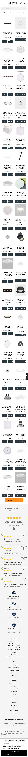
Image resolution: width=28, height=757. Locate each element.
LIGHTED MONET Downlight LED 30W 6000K (7, 354)
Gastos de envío (14, 689)
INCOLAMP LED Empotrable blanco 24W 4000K (7, 194)
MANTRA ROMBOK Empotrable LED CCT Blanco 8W (20, 434)
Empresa (14, 694)
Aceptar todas (15, 751)
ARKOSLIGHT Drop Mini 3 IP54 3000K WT (20, 381)
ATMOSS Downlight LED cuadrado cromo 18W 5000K (15, 584)
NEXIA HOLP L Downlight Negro (7, 326)
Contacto (13, 702)
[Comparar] (11, 41)
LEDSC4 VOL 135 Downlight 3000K (20, 33)
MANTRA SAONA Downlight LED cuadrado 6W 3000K (20, 140)
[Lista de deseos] (9, 41)
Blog (14, 707)
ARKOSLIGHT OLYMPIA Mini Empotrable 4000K (7, 167)
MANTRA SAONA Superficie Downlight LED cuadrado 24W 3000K (20, 488)
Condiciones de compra (14, 673)
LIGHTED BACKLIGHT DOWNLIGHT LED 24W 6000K (14, 562)
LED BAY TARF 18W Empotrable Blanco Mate (20, 60)
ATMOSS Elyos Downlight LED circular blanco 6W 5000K (20, 461)
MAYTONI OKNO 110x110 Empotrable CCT (20, 221)
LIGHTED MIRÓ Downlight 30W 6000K (11, 552)
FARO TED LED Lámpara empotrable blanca (13, 573)
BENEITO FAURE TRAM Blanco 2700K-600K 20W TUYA (7, 34)
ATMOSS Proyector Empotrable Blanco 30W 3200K (7, 140)
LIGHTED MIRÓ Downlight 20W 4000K (7, 221)
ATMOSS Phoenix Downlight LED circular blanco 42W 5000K (20, 408)
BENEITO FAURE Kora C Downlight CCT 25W (7, 60)
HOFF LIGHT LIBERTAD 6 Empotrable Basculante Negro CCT (20, 354)
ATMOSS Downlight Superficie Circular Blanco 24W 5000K (7, 488)
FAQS (14, 713)
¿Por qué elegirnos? (14, 686)
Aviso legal (14, 665)
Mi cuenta (14, 705)
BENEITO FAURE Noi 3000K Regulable (20, 273)
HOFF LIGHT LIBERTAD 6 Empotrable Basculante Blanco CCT (20, 327)
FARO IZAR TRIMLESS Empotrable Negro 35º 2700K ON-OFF (20, 167)
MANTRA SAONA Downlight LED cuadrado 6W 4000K (7, 434)
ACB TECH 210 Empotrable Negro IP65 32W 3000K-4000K (20, 301)
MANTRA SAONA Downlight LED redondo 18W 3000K (20, 87)
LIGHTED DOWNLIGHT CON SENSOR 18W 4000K (7, 461)
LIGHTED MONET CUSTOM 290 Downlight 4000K (20, 194)
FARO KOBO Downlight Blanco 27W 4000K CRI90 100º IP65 (7, 247)
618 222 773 (14, 654)
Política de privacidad (13, 667)
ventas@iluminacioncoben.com (14, 657)
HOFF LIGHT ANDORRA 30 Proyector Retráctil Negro (20, 247)
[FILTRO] (27, 378)
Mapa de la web (14, 710)
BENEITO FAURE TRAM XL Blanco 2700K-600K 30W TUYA (7, 87)
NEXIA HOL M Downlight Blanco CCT (11, 539)
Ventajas (14, 675)
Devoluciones (14, 691)
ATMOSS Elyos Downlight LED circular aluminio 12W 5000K (7, 114)
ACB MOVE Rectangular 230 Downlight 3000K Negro (7, 301)
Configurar (6, 754)
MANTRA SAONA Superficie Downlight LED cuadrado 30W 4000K (7, 274)
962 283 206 (14, 652)
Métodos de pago (13, 684)
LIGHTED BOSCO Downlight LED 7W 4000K (7, 408)
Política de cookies (14, 670)
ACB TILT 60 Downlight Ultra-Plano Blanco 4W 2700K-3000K (20, 114)
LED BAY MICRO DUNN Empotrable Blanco (7, 381)
